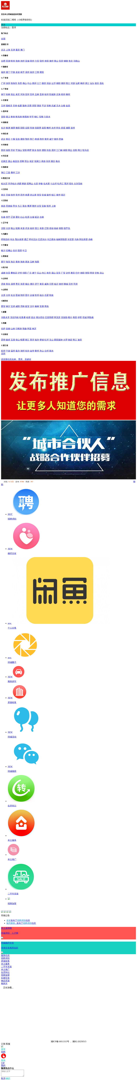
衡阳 (18, 128)
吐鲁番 (22, 317)
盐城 (44, 195)
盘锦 (51, 228)
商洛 (46, 306)
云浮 (53, 83)
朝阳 (61, 228)
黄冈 (46, 139)
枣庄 (18, 284)
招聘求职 (5, 958)
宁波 (8, 351)
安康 (42, 306)
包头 (12, 239)
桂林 (8, 94)
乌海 (76, 239)
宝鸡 (13, 306)
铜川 (8, 306)
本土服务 (5, 964)
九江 (20, 206)
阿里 (29, 329)
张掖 (49, 105)
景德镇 (9, 206)
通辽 (26, 239)
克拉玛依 (14, 317)
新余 (24, 206)
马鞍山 (76, 61)
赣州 (34, 206)
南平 (22, 72)
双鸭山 (30, 183)
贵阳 (3, 117)
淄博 (13, 284)
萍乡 (15, 206)
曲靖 (8, 340)
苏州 (22, 195)
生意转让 (5, 972)
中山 (29, 83)
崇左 (13, 94)
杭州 (3, 351)
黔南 (13, 117)
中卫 (24, 250)
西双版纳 (58, 340)
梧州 (63, 94)
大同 (8, 295)
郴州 (49, 128)
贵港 (42, 94)
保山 (18, 340)
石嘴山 (9, 250)
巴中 (77, 273)
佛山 (24, 83)
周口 (80, 150)
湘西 (68, 128)
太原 (3, 295)
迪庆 (80, 340)
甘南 (15, 105)
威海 (46, 284)
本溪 (22, 228)
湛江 (87, 83)
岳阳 (27, 128)
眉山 (53, 273)
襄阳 (22, 139)
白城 (32, 217)
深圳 (8, 83)
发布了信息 (18, 920)
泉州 (32, 72)
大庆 (36, 183)
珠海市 (14, 83)
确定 (8, 1078)
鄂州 (27, 139)
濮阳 (44, 150)
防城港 (52, 94)
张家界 (38, 128)
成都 (3, 273)
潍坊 (32, 284)
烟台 (27, 284)
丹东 (27, 228)
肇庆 (44, 83)
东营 (22, 284)
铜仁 (36, 117)
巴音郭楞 (49, 317)
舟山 (42, 351)
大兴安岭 (78, 183)
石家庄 (4, 161)
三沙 (18, 172)
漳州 (27, 72)
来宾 (18, 94)
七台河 (53, 183)
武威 (53, 105)
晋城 (18, 295)
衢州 (37, 351)
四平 (8, 217)
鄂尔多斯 (19, 239)
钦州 (46, 94)
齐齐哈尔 (12, 183)
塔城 (84, 317)
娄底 (63, 128)
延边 (37, 217)
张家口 (37, 161)
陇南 (24, 105)
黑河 (66, 183)
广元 (29, 273)
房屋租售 (5, 961)
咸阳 (18, 306)
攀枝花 (14, 273)
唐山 (10, 161)
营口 (37, 228)
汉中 (32, 306)
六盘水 (47, 117)
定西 (29, 105)
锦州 (32, 228)
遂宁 (34, 273)
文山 (51, 340)
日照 (51, 284)
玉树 (32, 262)
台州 (46, 351)
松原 (27, 217)
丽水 (51, 351)
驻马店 (85, 150)
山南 (13, 329)
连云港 (33, 195)
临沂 (56, 284)
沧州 (48, 161)
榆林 (37, 306)
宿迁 (63, 195)
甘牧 (97, 273)
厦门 (8, 72)
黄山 (56, 61)
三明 (37, 72)
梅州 (82, 83)
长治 (13, 295)
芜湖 (8, 61)
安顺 (41, 117)
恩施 (61, 139)
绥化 (71, 183)
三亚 (8, 172)
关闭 (3, 354)
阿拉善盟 (83, 239)
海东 (8, 262)
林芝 (34, 329)
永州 (53, 128)
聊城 (66, 284)
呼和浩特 (5, 239)
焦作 (39, 150)
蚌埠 (13, 61)
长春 (3, 217)
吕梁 (46, 295)
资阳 (87, 273)
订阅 (3, 1044)
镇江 (53, 195)
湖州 (22, 351)
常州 (18, 195)
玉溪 (13, 340)
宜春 (44, 206)
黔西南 (25, 117)
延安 (27, 306)
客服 (8, 1044)
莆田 (42, 72)
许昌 (49, 150)
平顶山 (19, 150)
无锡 (8, 195)
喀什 (70, 317)
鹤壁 (29, 150)
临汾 (42, 295)
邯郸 (22, 161)
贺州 (27, 94)
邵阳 (22, 128)
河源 (73, 83)
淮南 (18, 61)
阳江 (68, 83)
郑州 (3, 150)
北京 (3, 50)
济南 (3, 284)
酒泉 (39, 105)
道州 (73, 128)
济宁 (37, 284)
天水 (58, 105)
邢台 (27, 161)
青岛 (8, 284)
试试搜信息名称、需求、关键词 (16, 359)
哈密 (28, 317)
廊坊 (53, 161)
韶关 (97, 83)
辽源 (13, 217)
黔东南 (19, 117)
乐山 (39, 273)
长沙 (3, 128)
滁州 (51, 61)
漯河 (53, 150)
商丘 (70, 150)
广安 (63, 273)
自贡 (8, 273)
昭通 (22, 340)
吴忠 (15, 250)
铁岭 (56, 228)
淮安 (39, 195)
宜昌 (18, 139)
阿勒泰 (90, 317)
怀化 (58, 128)
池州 (22, 61)
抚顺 (18, 228)
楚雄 (42, 340)
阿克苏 (57, 317)
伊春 (41, 183)
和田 (75, 317)
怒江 (75, 340)
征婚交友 (5, 978)
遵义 (8, 117)
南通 (27, 195)
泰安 (42, 284)
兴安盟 (70, 239)
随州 (56, 139)
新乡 (34, 150)
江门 (39, 83)
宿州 (42, 61)
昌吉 (33, 317)
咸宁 (51, 139)
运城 (32, 295)
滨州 (70, 284)
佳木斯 (46, 183)
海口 (3, 172)
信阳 (75, 150)
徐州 (13, 195)
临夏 (20, 105)
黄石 (8, 139)
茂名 (102, 83)
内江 (44, 273)
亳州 (32, 61)
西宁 (3, 262)
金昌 (68, 105)
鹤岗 (24, 183)
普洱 (32, 340)
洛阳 (8, 150)
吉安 (39, 206)
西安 (3, 306)
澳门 (22, 50)
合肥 (3, 61)
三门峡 (59, 150)
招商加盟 (5, 975)
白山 (22, 217)
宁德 (13, 72)
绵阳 (24, 273)
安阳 (24, 150)
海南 (22, 262)
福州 (3, 72)
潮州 (63, 83)
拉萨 (3, 329)
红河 (46, 340)
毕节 (31, 117)
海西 (37, 262)
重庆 (18, 50)
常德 (32, 128)
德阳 (82, 273)
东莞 (20, 83)
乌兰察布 (51, 239)
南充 (49, 273)
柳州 (68, 94)
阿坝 (92, 273)
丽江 (27, 340)
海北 (13, 262)
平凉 (44, 105)
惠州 (34, 83)
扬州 (49, 195)
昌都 (8, 329)
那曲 (24, 329)
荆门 (32, 139)
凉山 (102, 273)
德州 (61, 284)
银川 (3, 250)
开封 (13, 150)
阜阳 (46, 61)
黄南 (18, 262)
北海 (58, 94)
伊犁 (80, 317)
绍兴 (27, 351)
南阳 (65, 150)
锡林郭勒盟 (61, 239)
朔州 (22, 295)
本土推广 (5, 969)
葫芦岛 (67, 228)
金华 (32, 351)
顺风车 (4, 983)
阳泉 (51, 295)
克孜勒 (64, 317)
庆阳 (34, 105)
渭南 (22, 306)
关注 (3, 25)
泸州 (20, 273)
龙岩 (18, 72)
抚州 (49, 206)
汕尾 (77, 83)
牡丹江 (60, 183)
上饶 (53, 206)
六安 (37, 61)
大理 (65, 340)
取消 (3, 1078)
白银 (63, 105)
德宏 (70, 340)
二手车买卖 (6, 967)
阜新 (42, 228)
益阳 (44, 128)
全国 (3, 39)
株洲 (8, 128)
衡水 (58, 161)
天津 (13, 50)
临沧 (37, 340)
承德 (43, 161)
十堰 (13, 139)
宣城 (27, 61)
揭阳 (58, 83)
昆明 (3, 340)
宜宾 (58, 273)
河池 (22, 94)
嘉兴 (18, 351)
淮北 (70, 61)
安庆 (61, 61)
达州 (68, 273)
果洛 (27, 262)
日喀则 (19, 329)
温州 (13, 351)
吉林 (42, 217)
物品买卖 (5, 981)
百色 (32, 94)
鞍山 (13, 228)
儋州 (13, 172)
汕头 (92, 83)
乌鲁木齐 (5, 317)
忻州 (37, 295)
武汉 (3, 139)
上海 (8, 50)
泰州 (58, 195)
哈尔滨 (4, 183)
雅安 (73, 273)
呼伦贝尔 (33, 239)
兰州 (3, 105)
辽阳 (46, 228)
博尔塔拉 (40, 317)
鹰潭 (29, 206)
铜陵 (66, 61)
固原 (20, 250)
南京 (3, 195)
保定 (31, 161)
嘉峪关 (9, 105)
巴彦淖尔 (42, 239)
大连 (8, 228)
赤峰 (90, 239)
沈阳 (3, 228)
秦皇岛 (16, 161)
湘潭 (13, 128)
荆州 (42, 139)
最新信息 (5, 955)
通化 (18, 217)
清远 (49, 83)
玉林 (37, 94)
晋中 (27, 295)
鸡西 (19, 183)
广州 (3, 83)
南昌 (3, 206)
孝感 (37, 139)
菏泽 (75, 284)
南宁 (3, 94)
